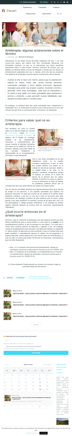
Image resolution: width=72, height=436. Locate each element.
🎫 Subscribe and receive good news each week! (20, 336)
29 (40, 389)
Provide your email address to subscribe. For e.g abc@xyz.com (19, 343)
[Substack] (67, 2)
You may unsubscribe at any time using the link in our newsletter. (19, 348)
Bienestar (10, 277)
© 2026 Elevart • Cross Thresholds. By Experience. (36, 432)
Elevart (12, 11)
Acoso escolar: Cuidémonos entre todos (40, 278)
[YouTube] (64, 2)
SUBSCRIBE (36, 353)
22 (40, 386)
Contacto (45, 2)
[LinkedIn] (55, 2)
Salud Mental (20, 277)
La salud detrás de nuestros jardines (38, 276)
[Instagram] (51, 2)
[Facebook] (58, 2)
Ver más (36, 324)
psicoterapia (13, 133)
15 (40, 382)
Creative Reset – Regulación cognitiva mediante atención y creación (39, 293)
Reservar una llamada (29, 2)
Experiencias (27, 7)
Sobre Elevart (46, 14)
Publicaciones (30, 14)
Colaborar (56, 7)
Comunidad (42, 7)
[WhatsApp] (61, 2)
